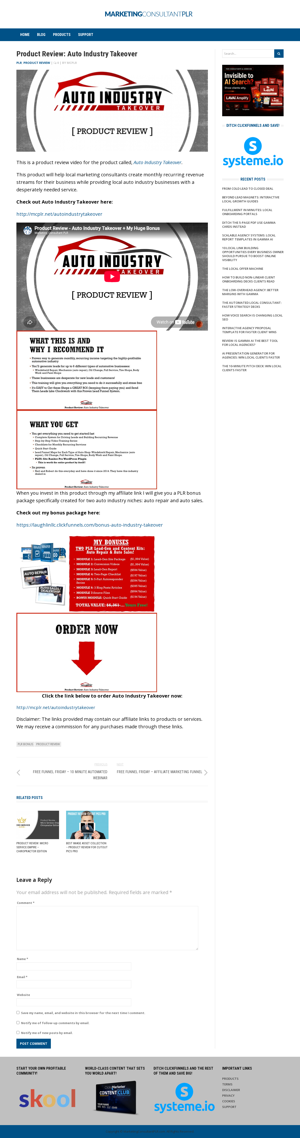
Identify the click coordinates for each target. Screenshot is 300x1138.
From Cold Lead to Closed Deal (247, 188)
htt (19, 525)
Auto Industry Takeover (157, 162)
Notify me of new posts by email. (47, 1033)
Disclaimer (231, 1090)
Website (23, 995)
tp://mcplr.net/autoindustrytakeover (58, 707)
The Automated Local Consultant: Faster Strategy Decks (251, 305)
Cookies (228, 1101)
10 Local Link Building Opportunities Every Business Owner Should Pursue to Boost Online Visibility (253, 254)
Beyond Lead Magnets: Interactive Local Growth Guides (250, 199)
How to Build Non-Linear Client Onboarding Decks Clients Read (248, 279)
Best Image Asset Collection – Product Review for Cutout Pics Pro (87, 847)
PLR (19, 63)
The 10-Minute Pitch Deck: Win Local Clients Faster (251, 368)
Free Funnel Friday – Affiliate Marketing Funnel (159, 772)
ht (18, 707)
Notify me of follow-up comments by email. (55, 1023)
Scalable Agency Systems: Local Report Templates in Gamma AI (249, 237)
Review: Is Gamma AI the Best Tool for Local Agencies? (250, 343)
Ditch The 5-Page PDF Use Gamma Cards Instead (249, 224)
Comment (25, 903)
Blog (41, 34)
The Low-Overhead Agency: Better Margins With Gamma (250, 292)
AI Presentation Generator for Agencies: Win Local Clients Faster (251, 355)
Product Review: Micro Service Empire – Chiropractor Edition (32, 847)
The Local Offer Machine (242, 268)
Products (62, 34)
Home (25, 34)
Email (22, 977)
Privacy (228, 1095)
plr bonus (25, 744)
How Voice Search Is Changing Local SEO (252, 317)
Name (22, 959)
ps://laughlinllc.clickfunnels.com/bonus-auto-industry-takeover (93, 525)
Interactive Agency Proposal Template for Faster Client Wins (249, 330)
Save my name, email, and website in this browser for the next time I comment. (83, 1013)
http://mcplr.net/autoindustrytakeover (59, 214)
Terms (227, 1084)
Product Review (36, 63)
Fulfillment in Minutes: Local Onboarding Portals (247, 212)
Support (85, 34)
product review (48, 744)
